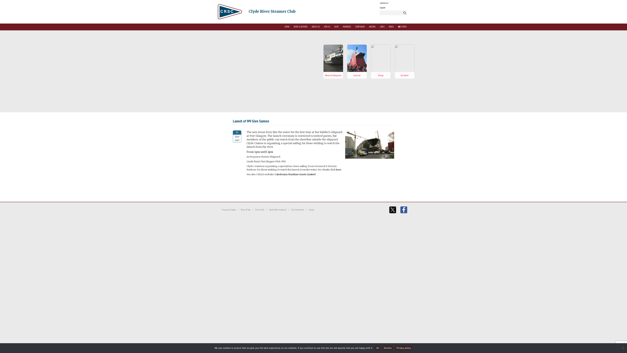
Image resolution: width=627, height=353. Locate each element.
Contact (311, 209)
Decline (388, 348)
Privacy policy (404, 348)
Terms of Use (259, 209)
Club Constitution (297, 209)
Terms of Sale (245, 209)
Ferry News (360, 26)
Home (287, 26)
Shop (336, 26)
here (338, 169)
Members (347, 26)
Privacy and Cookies (229, 209)
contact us (384, 2)
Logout (382, 7)
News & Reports (300, 26)
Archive (372, 26)
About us (316, 26)
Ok (377, 348)
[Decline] (623, 348)
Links (382, 26)
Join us (327, 26)
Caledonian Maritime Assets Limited (295, 174)
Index (391, 26)
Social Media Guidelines (277, 209)
